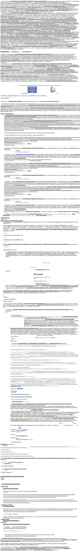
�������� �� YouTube (43, 269)
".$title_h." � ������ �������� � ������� (65, 211)
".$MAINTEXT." (15, 51)
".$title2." (9, 45)
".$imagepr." (13, 431)
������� (4, 51)
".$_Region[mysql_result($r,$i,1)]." (35, 160)
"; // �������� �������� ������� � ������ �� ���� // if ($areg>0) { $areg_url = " (54, 446)
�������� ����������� (25, 154)
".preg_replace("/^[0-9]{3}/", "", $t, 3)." (29, 74)
